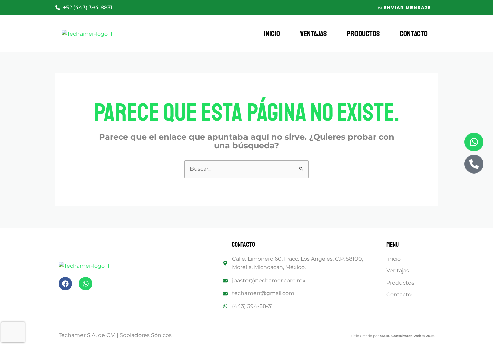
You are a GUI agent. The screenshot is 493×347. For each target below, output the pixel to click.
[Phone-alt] (473, 164)
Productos (363, 34)
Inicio (272, 34)
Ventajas (313, 34)
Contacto (414, 34)
